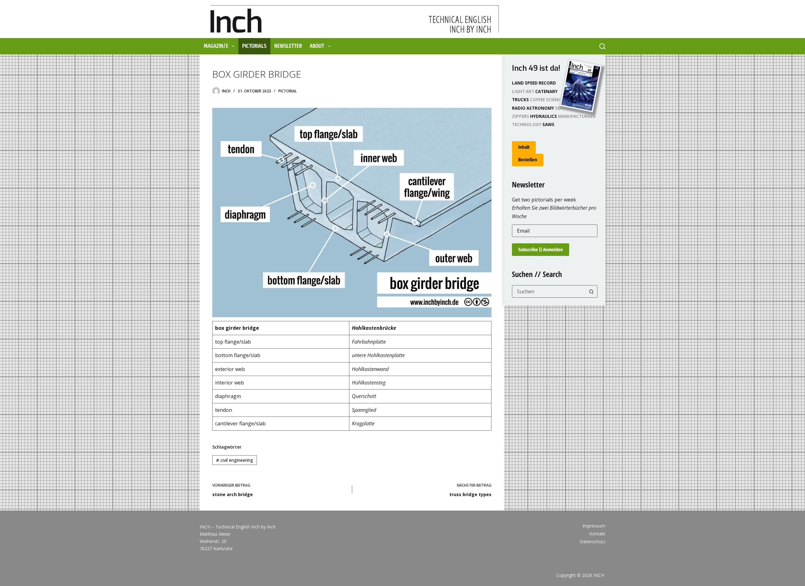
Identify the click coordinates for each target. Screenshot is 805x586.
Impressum (593, 526)
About (317, 45)
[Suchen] (602, 46)
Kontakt (597, 534)
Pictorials (254, 45)
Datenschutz (592, 542)
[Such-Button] (591, 291)
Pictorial (287, 91)
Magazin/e (216, 45)
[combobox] (549, 291)
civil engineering (234, 460)
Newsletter (288, 45)
